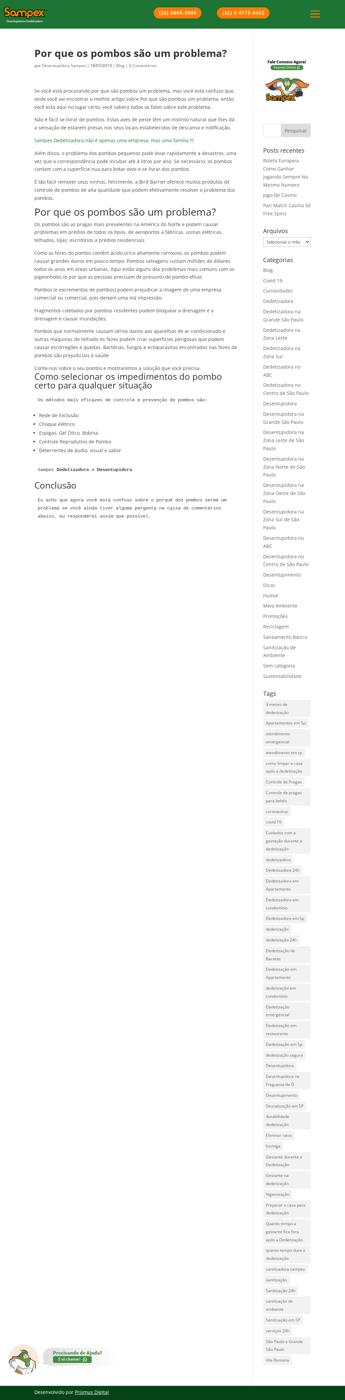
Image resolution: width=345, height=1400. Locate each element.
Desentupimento (282, 574)
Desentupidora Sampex (64, 65)
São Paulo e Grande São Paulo (284, 1345)
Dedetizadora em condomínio (282, 904)
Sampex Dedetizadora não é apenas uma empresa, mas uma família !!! (114, 140)
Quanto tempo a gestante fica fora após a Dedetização (284, 1232)
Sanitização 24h (280, 1291)
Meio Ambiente (280, 605)
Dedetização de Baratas (280, 955)
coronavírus (277, 811)
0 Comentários (143, 65)
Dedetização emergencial (277, 1011)
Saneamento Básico (285, 637)
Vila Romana (277, 1360)
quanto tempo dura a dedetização (285, 1254)
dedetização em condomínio (281, 992)
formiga (273, 1146)
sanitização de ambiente (279, 1305)
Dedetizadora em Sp (285, 918)
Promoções (275, 616)
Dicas (269, 585)
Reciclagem (276, 626)
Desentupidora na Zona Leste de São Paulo (283, 440)
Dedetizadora (278, 301)
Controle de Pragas (284, 782)
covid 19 (273, 822)
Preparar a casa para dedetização (286, 1209)
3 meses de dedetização (277, 708)
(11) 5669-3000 (178, 12)
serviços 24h (277, 1331)
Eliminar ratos (279, 1135)
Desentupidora (280, 403)
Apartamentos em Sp (286, 723)
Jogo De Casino (279, 195)
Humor (271, 595)
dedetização (277, 929)
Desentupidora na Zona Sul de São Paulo (283, 519)
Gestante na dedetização (277, 1179)
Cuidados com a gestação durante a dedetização (284, 841)
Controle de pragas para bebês (284, 797)
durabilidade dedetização (277, 1120)
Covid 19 (272, 280)
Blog (120, 65)
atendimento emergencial (278, 738)
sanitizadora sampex (285, 1269)
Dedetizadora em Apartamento (282, 885)
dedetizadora (278, 860)
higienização (277, 1194)
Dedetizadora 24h (283, 870)
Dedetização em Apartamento (281, 973)
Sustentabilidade (282, 676)
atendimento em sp (284, 752)
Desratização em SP (285, 1106)
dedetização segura (284, 1055)
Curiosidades (278, 290)
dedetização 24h (281, 940)
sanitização (276, 1280)
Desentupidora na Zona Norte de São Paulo (284, 467)
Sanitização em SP (283, 1320)
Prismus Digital (92, 1392)
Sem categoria (279, 665)
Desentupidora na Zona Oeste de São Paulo (284, 493)
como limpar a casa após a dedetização (284, 767)
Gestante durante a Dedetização (284, 1161)
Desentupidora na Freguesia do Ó (283, 1080)
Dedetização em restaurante (281, 1029)
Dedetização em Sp (284, 1044)
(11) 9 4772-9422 (243, 12)
